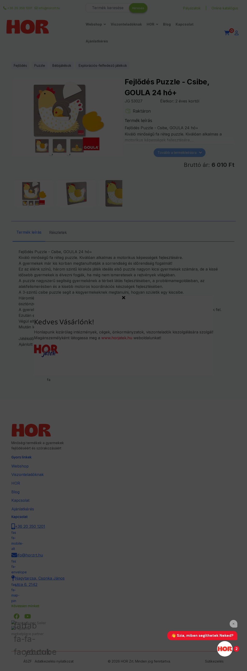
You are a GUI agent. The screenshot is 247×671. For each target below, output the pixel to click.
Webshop (94, 24)
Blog (167, 24)
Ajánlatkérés (97, 41)
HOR (150, 24)
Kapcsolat (184, 24)
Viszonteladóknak (126, 24)
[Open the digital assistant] (225, 649)
